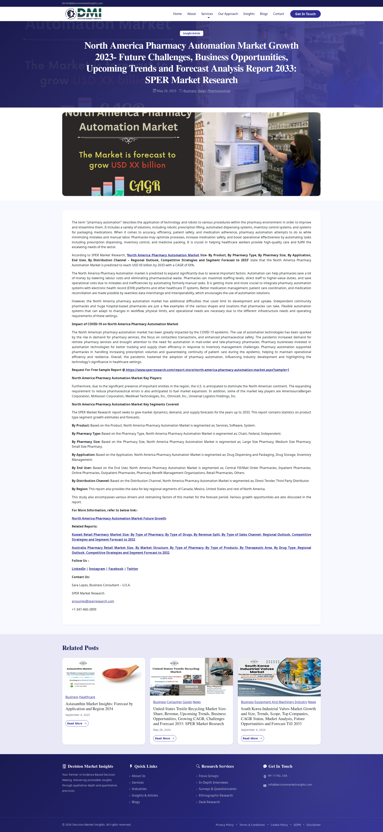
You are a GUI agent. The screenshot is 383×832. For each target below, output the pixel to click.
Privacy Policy (225, 825)
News (202, 91)
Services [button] (207, 14)
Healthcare (87, 697)
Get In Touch (305, 14)
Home (177, 14)
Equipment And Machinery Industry (281, 702)
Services (136, 782)
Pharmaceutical (218, 91)
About (191, 14)
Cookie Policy (279, 825)
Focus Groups (207, 776)
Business (190, 91)
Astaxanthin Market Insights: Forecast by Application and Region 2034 (99, 706)
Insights (249, 14)
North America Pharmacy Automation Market (163, 255)
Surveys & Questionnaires (216, 789)
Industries (138, 789)
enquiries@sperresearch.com (93, 601)
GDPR (297, 825)
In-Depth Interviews (212, 782)
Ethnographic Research (214, 795)
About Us (137, 776)
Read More (75, 723)
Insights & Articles (143, 795)
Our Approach (228, 14)
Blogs (264, 14)
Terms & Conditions (252, 825)
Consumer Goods (179, 702)
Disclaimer (314, 825)
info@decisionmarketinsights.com (290, 784)
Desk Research (208, 802)
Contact (278, 14)
